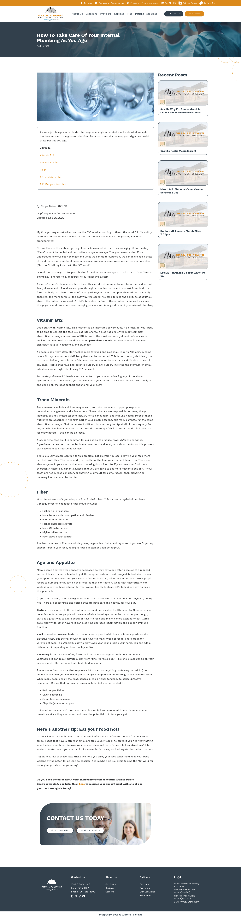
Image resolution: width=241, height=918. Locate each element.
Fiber (43, 169)
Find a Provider (174, 14)
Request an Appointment (111, 3)
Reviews (88, 3)
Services (119, 13)
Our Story (110, 884)
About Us (77, 13)
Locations (91, 13)
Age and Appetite (50, 176)
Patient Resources (146, 13)
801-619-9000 (87, 891)
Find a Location (195, 14)
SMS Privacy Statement (186, 901)
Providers (105, 13)
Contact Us (209, 3)
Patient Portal (190, 3)
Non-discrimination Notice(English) (184, 891)
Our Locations (147, 891)
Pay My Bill (170, 3)
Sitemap (137, 914)
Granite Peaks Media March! (178, 150)
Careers (109, 891)
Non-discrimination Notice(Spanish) (184, 897)
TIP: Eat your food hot (53, 184)
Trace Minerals (49, 162)
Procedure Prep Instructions (144, 3)
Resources (145, 895)
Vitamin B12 (47, 155)
